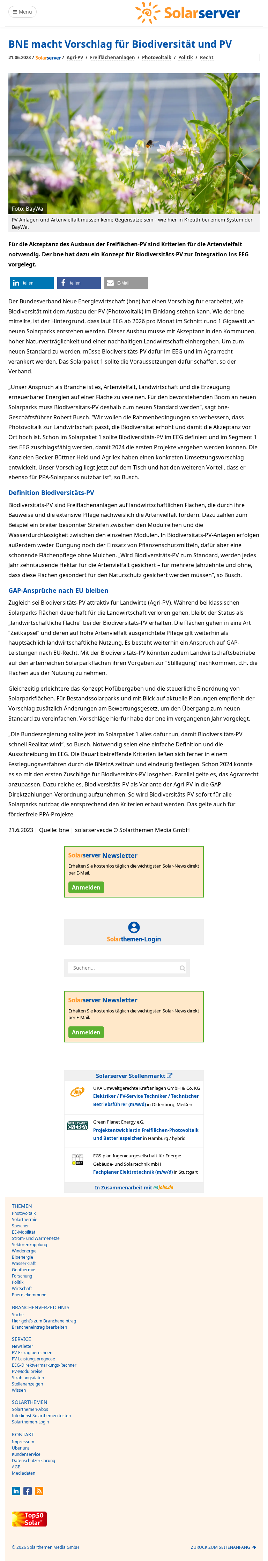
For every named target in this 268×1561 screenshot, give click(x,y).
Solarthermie (24, 1219)
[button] (32, 283)
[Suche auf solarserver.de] (182, 968)
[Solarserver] (187, 13)
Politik (185, 57)
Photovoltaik (156, 57)
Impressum (23, 1442)
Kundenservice (26, 1454)
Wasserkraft (24, 1263)
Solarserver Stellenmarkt (131, 1076)
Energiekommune (29, 1295)
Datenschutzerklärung (33, 1460)
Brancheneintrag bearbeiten (39, 1327)
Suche (18, 1315)
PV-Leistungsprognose (33, 1359)
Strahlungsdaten (28, 1378)
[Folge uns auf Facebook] (27, 1493)
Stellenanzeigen (27, 1384)
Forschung (22, 1276)
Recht (207, 57)
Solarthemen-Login (30, 1422)
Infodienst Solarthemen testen (41, 1416)
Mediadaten (23, 1473)
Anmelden (86, 887)
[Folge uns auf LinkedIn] (16, 1493)
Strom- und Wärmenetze (36, 1238)
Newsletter (22, 1346)
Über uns (21, 1448)
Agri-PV (75, 57)
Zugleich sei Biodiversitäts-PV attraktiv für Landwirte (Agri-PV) (89, 602)
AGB (16, 1467)
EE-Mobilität (23, 1232)
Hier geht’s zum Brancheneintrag (44, 1321)
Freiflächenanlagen (112, 57)
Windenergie (24, 1251)
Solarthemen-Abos (30, 1409)
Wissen (19, 1390)
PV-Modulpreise (27, 1371)
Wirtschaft (22, 1288)
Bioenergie (22, 1257)
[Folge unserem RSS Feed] (39, 1493)
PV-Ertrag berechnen (32, 1353)
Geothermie (23, 1270)
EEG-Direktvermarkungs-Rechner (44, 1365)
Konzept (93, 688)
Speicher (20, 1226)
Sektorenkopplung (29, 1245)
